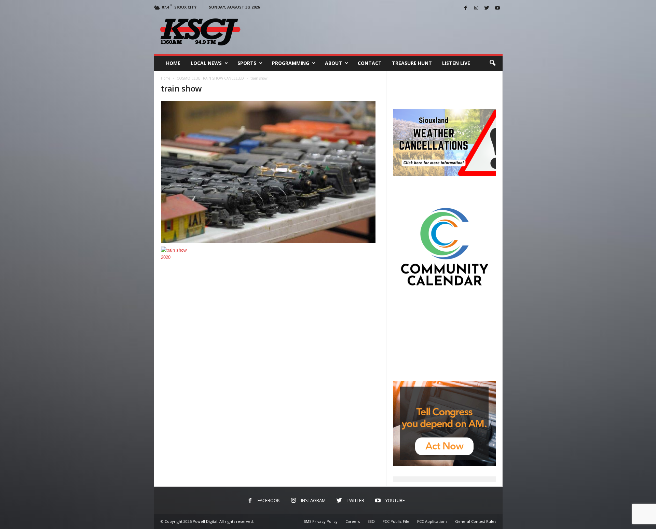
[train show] (270, 172)
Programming (290, 63)
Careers (352, 521)
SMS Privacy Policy (321, 521)
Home (173, 63)
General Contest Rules (475, 521)
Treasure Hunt (412, 63)
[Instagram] (476, 8)
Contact (370, 63)
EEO (371, 521)
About (333, 63)
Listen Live (456, 63)
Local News (206, 63)
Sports (246, 63)
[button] (492, 63)
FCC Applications (432, 521)
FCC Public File (396, 521)
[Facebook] (466, 8)
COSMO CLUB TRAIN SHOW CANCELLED (210, 78)
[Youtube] (497, 8)
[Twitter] (487, 8)
